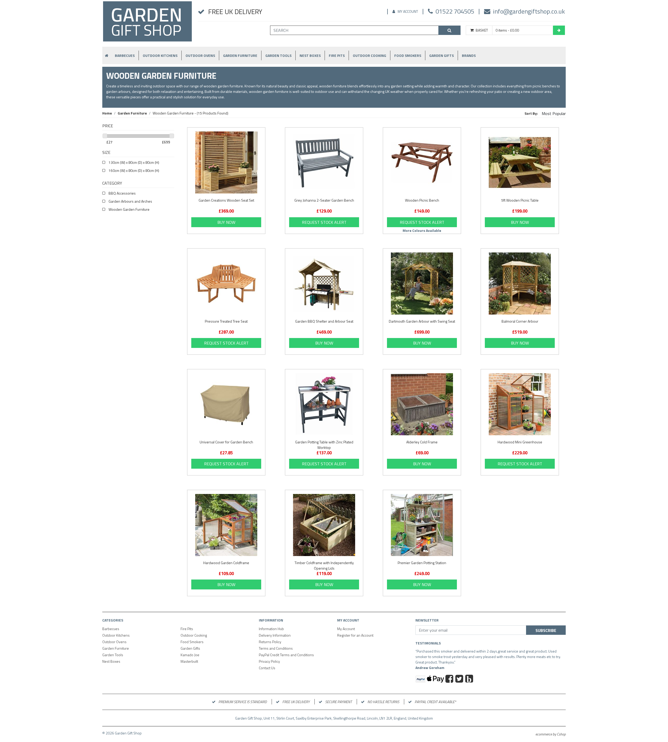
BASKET (482, 30)
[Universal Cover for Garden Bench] (226, 404)
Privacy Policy (269, 661)
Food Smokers (407, 55)
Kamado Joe (190, 654)
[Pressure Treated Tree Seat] (226, 283)
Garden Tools (278, 55)
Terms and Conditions (276, 648)
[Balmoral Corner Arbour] (520, 283)
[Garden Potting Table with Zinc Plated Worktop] (324, 404)
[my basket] (558, 30)
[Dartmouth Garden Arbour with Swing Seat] (422, 283)
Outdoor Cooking (369, 55)
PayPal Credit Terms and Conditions (286, 654)
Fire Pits (337, 55)
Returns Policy (270, 641)
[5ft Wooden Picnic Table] (520, 162)
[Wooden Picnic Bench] (422, 162)
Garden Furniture (240, 55)
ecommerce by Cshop (550, 734)
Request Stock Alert (324, 222)
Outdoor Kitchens (160, 55)
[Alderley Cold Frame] (422, 404)
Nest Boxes (310, 55)
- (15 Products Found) (190, 113)
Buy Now (226, 222)
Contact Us (267, 668)
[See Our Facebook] (450, 679)
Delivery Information (275, 635)
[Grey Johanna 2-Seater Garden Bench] (324, 162)
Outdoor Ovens (200, 55)
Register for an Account (355, 635)
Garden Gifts (441, 55)
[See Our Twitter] (459, 679)
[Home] (147, 23)
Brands (469, 55)
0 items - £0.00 (507, 30)
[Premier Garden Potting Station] (422, 525)
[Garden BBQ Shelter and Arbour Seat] (324, 283)
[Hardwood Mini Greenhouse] (520, 404)
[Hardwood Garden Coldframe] (226, 525)
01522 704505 (455, 11)
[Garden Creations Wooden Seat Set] (226, 162)
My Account (408, 11)
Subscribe (545, 630)
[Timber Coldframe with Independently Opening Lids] (324, 525)
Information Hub (271, 628)
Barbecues (125, 55)
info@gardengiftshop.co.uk (529, 11)
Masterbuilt (189, 661)
